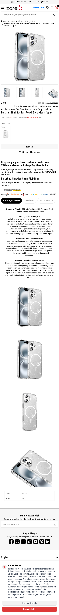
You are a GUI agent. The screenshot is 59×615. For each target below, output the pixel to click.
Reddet (34, 592)
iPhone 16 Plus (30, 21)
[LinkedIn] (47, 541)
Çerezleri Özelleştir (29, 603)
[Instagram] (23, 541)
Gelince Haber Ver (31, 152)
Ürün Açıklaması (11, 200)
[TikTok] (29, 541)
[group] (29, 56)
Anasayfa (6, 21)
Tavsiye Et (29, 200)
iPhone (20, 21)
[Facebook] (11, 541)
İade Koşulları (46, 200)
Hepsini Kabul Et (29, 609)
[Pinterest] (41, 541)
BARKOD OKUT (38, 8)
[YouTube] (35, 541)
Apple (13, 21)
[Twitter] (17, 541)
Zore (3, 102)
